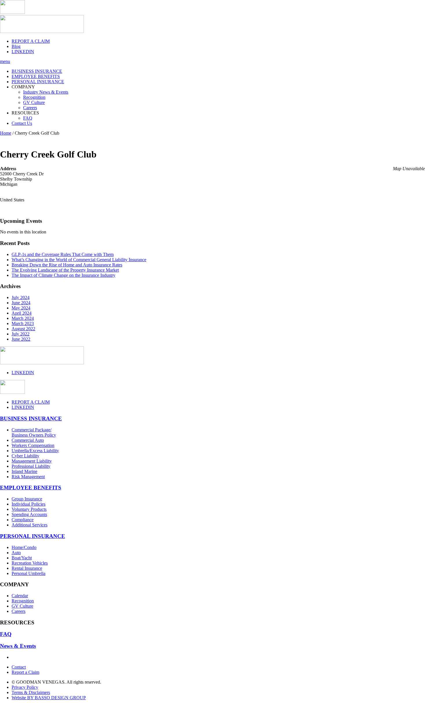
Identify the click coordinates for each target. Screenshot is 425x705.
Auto (16, 552)
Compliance (23, 519)
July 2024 (20, 297)
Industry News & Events (45, 92)
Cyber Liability (25, 455)
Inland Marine (24, 471)
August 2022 (23, 328)
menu (5, 61)
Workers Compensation (33, 445)
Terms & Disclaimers (31, 692)
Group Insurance (27, 498)
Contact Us (22, 123)
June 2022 (21, 339)
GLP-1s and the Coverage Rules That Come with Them (63, 254)
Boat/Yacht (22, 557)
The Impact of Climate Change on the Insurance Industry (63, 275)
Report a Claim (25, 672)
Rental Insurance (27, 568)
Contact (19, 667)
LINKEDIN (23, 51)
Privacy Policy (25, 687)
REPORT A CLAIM (31, 41)
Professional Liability (31, 466)
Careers (30, 107)
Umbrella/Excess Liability (35, 450)
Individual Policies (28, 504)
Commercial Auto (28, 440)
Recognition (34, 97)
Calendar (20, 595)
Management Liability (32, 461)
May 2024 (21, 307)
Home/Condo (24, 547)
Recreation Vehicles (30, 563)
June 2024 (21, 302)
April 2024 (22, 313)
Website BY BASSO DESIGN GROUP (49, 697)
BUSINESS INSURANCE (37, 71)
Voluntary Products (29, 509)
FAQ (27, 118)
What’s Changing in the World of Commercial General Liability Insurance (79, 259)
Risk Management (28, 476)
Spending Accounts (29, 514)
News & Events (18, 646)
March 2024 (23, 318)
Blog (16, 46)
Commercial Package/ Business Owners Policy (34, 432)
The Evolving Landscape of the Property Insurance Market (65, 270)
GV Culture (34, 102)
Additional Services (29, 524)
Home (5, 133)
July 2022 (20, 333)
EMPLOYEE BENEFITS (36, 76)
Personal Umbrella (28, 573)
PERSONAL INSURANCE (38, 81)
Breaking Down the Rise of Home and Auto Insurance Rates (67, 264)
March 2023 (23, 323)
